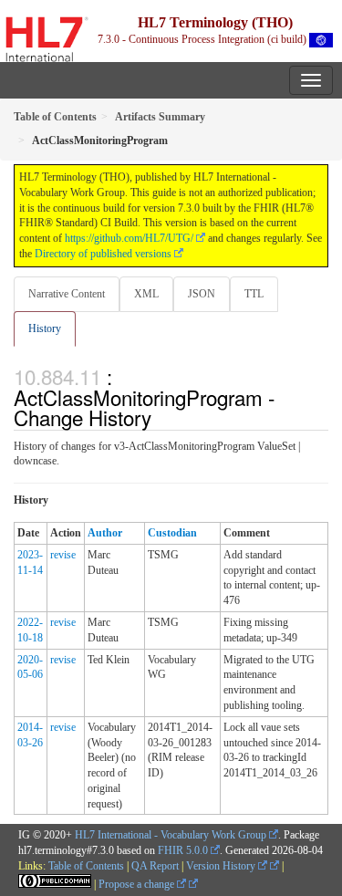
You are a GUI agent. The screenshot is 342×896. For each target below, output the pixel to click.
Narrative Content (66, 293)
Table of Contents (86, 866)
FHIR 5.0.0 (183, 850)
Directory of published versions (103, 253)
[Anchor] (161, 417)
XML (146, 293)
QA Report (155, 866)
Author (105, 532)
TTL (254, 293)
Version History (222, 866)
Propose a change (137, 884)
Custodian (172, 532)
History (44, 328)
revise (63, 554)
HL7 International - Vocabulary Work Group (170, 834)
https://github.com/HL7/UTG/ (129, 238)
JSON (201, 293)
